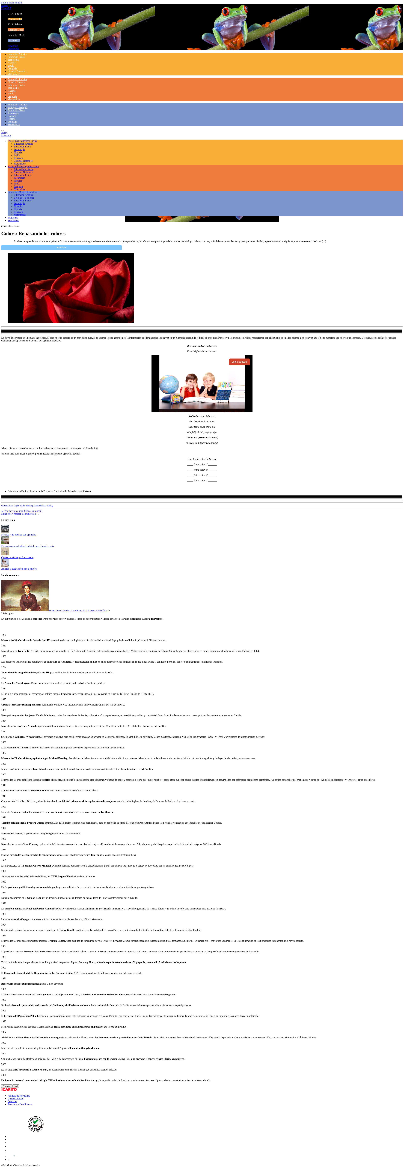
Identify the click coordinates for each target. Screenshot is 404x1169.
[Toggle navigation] (2, 130)
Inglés (11, 65)
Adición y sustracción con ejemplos (19, 568)
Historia (11, 62)
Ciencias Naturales (17, 71)
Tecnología (13, 59)
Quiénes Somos (15, 1098)
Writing (50, 505)
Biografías (13, 46)
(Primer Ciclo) (7, 505)
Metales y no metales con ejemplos (18, 534)
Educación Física (16, 57)
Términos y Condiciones (20, 1104)
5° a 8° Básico (23, 166)
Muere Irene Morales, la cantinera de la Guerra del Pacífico (78, 610)
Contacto (12, 1101)
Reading (29, 505)
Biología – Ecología (17, 107)
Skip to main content (11, 2)
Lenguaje (12, 68)
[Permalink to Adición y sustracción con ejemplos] (5, 566)
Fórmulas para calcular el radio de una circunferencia (27, 546)
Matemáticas (14, 74)
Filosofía (12, 116)
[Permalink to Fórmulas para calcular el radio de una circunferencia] (5, 543)
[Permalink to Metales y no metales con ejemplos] (5, 531)
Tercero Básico (39, 505)
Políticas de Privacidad (19, 1095)
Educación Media (23, 192)
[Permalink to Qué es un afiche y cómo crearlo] (5, 554)
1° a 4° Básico (22, 141)
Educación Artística (17, 54)
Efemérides (13, 48)
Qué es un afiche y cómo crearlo (17, 557)
